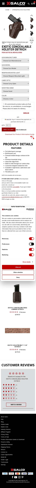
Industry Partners (6, 429)
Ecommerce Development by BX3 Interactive (18, 482)
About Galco (4, 417)
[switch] (31, 244)
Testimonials (4, 462)
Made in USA (4, 427)
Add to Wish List (21, 129)
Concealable (15, 187)
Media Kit (3, 457)
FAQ (2, 419)
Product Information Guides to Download (12, 439)
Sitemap (3, 464)
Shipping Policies (5, 447)
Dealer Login (4, 459)
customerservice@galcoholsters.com (12, 197)
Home (7, 10)
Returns (3, 449)
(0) (16, 385)
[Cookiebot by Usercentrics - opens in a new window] (26, 209)
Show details (27, 262)
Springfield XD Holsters (21, 10)
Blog (2, 422)
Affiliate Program (5, 432)
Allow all (18, 267)
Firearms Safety (5, 442)
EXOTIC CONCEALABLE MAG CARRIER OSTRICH (17, 308)
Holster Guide (5, 424)
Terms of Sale (5, 437)
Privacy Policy (5, 434)
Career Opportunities (7, 454)
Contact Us (4, 452)
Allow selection (18, 272)
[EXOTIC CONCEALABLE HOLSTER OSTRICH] (15, 26)
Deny (18, 277)
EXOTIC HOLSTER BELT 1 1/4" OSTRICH (17, 346)
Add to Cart (8, 129)
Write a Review (16, 405)
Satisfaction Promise (7, 444)
